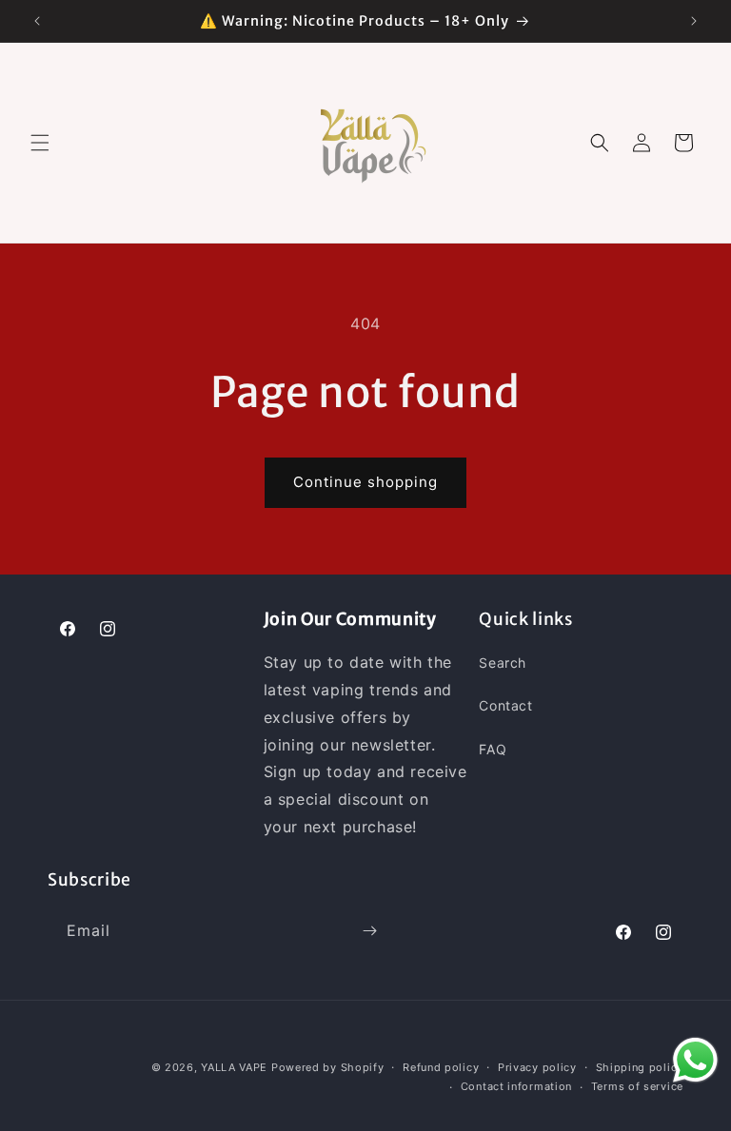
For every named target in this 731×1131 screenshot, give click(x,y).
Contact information (516, 1086)
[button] (40, 143)
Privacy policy (537, 1067)
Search (502, 662)
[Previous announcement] (37, 21)
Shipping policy (640, 1067)
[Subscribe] (369, 930)
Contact (505, 705)
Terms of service (637, 1086)
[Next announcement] (694, 21)
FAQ (492, 749)
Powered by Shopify (328, 1067)
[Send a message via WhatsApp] (695, 1060)
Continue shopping (365, 482)
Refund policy (441, 1067)
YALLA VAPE (234, 1067)
